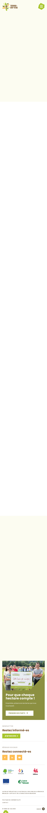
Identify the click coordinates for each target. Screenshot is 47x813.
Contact (24, 132)
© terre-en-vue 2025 (9, 809)
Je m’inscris (10, 736)
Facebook (20, 249)
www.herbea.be (20, 246)
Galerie (34, 132)
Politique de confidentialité (11, 800)
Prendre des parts (17, 713)
